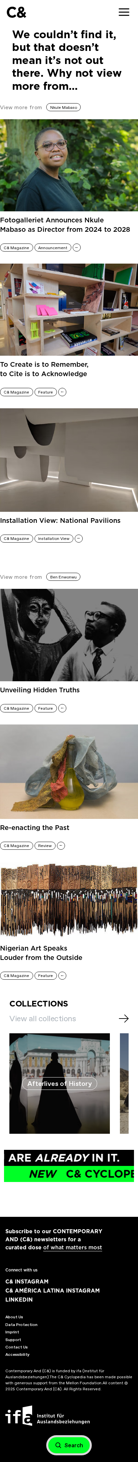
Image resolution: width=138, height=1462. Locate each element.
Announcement (52, 248)
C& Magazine (16, 248)
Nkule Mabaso (63, 107)
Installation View (53, 538)
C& (16, 12)
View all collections (42, 1019)
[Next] (124, 1019)
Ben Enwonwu (63, 577)
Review (45, 845)
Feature (45, 392)
